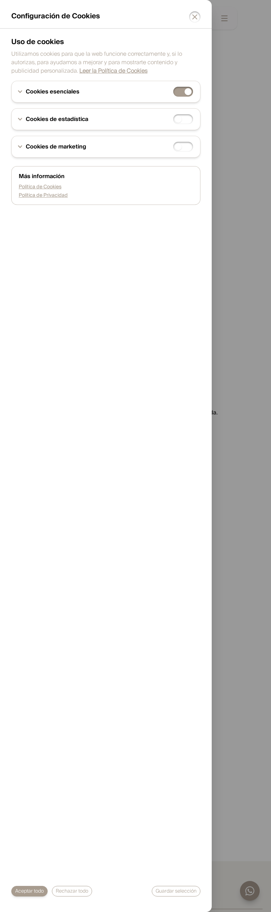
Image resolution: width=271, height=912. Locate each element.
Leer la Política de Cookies (113, 71)
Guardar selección (176, 891)
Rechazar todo (72, 891)
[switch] (183, 92)
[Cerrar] (194, 17)
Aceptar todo (29, 891)
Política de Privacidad (43, 195)
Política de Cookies (40, 186)
